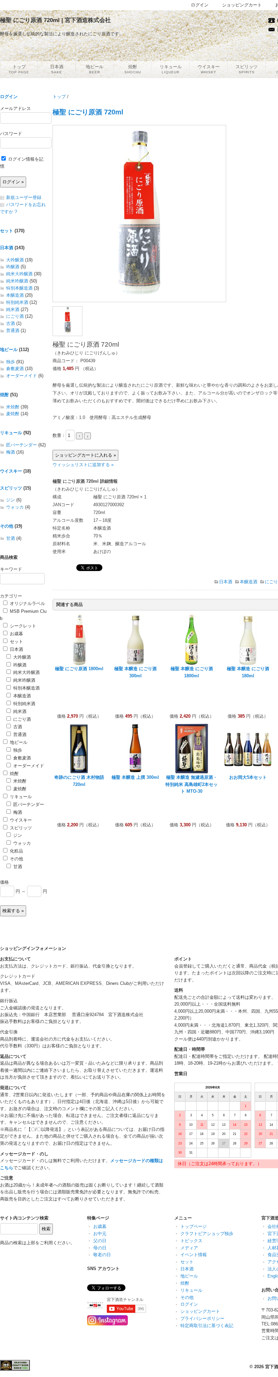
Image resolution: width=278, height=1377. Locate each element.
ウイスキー (11, 471)
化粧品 (15, 850)
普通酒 (12, 330)
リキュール (11, 432)
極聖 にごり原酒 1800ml (79, 668)
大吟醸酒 (15, 259)
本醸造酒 (248, 581)
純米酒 (12, 309)
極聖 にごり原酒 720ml (88, 112)
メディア (189, 1247)
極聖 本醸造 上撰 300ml (135, 777)
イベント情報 (193, 1254)
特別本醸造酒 (19, 288)
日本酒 (225, 581)
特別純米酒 (17, 302)
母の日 (99, 1247)
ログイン (9, 96)
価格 (4, 882)
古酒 (10, 323)
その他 (6, 526)
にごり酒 (15, 316)
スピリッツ (11, 488)
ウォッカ (15, 507)
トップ (59, 96)
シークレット (22, 625)
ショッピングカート (200, 1311)
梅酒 (10, 452)
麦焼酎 (12, 413)
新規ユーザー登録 (23, 197)
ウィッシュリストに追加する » (83, 464)
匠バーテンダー (21, 444)
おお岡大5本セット (248, 777)
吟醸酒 (12, 266)
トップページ (193, 1226)
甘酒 (10, 538)
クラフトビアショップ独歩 (206, 1233)
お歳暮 (15, 633)
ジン (10, 499)
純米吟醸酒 (17, 280)
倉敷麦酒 (15, 368)
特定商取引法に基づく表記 (206, 1325)
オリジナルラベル (26, 603)
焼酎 (4, 394)
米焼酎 (12, 406)
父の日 (99, 1240)
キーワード (11, 569)
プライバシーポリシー (202, 1318)
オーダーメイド (21, 375)
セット (6, 230)
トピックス (191, 1240)
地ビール (9, 349)
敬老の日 (102, 1254)
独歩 (10, 361)
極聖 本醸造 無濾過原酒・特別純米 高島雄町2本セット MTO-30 (191, 784)
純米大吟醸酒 (19, 273)
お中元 (99, 1233)
